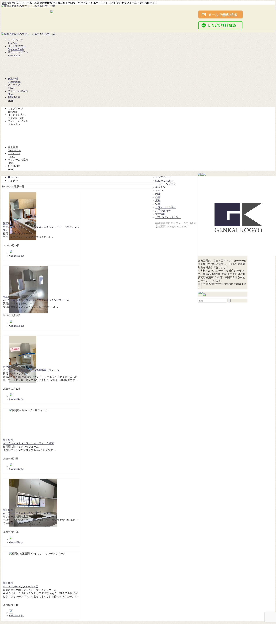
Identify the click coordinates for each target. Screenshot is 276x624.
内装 (157, 194)
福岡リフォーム (50, 370)
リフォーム (63, 300)
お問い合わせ (163, 210)
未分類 (7, 366)
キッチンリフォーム (24, 227)
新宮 (51, 443)
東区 (48, 513)
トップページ (163, 177)
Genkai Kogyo (16, 256)
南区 (35, 586)
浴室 (157, 204)
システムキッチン (46, 227)
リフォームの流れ (165, 207)
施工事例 (8, 223)
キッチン (8, 227)
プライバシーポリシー (168, 217)
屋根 (157, 200)
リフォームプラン (165, 184)
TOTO (6, 586)
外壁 (157, 197)
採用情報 (160, 214)
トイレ (159, 190)
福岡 (38, 370)
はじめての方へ (164, 180)
